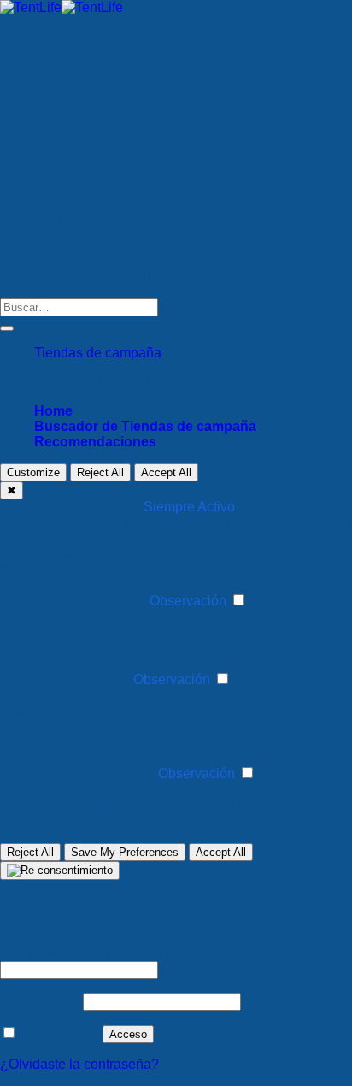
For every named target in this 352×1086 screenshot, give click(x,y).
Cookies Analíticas (73, 679)
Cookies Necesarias (78, 506)
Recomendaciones (95, 441)
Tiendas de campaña (97, 352)
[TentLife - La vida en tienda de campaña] (61, 7)
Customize (33, 472)
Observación (188, 600)
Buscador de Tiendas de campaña (145, 426)
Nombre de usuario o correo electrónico (124, 953)
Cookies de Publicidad (86, 773)
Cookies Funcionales (81, 600)
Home (53, 411)
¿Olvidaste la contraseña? (79, 1064)
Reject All (100, 472)
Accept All (166, 472)
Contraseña (39, 1001)
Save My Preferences (125, 852)
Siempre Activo (189, 506)
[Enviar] (7, 328)
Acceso (128, 1034)
